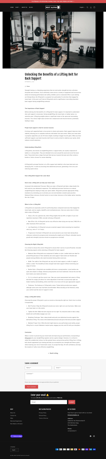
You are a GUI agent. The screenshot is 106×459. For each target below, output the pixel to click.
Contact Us (13, 415)
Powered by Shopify (24, 455)
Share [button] (28, 86)
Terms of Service (43, 418)
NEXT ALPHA (17, 455)
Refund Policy (42, 415)
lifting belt (28, 338)
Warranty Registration (16, 421)
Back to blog (54, 353)
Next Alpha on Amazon (16, 423)
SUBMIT (71, 402)
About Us (12, 412)
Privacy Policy (42, 412)
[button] (18, 7)
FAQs (11, 418)
